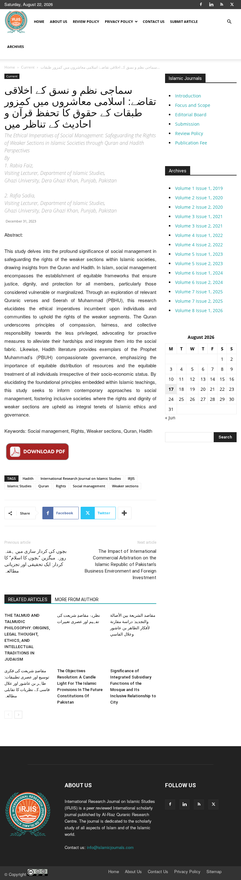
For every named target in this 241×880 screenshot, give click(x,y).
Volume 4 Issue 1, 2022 (199, 235)
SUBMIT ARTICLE (184, 21)
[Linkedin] (211, 4)
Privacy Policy (119, 21)
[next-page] (18, 715)
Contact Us (153, 21)
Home (39, 21)
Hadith (28, 478)
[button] (229, 22)
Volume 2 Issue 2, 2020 (199, 207)
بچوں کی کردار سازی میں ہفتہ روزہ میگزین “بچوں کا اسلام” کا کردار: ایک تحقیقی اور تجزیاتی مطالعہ (35, 561)
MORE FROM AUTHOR (77, 599)
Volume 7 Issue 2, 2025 (199, 301)
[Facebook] (201, 4)
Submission (187, 124)
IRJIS (131, 478)
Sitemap (214, 871)
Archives (15, 46)
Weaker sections (125, 486)
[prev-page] (8, 715)
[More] (124, 513)
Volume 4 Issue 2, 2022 (199, 245)
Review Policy (86, 21)
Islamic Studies (19, 486)
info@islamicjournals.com (110, 847)
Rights (61, 486)
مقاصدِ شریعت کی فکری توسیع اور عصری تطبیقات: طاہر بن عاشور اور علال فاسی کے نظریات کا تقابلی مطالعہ (27, 683)
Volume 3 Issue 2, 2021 (199, 226)
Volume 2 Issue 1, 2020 (199, 198)
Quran (43, 486)
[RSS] (221, 4)
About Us (58, 21)
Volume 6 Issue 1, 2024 (199, 273)
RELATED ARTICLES (27, 599)
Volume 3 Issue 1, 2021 (199, 216)
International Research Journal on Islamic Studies (80, 478)
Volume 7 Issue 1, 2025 (199, 292)
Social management (89, 486)
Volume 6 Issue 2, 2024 (199, 282)
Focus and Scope (192, 105)
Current (28, 67)
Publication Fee (191, 143)
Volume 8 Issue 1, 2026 (199, 310)
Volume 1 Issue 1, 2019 (199, 188)
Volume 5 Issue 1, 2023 (199, 254)
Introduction (188, 96)
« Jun (170, 418)
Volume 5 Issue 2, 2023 (199, 263)
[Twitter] (232, 4)
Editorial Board (190, 115)
